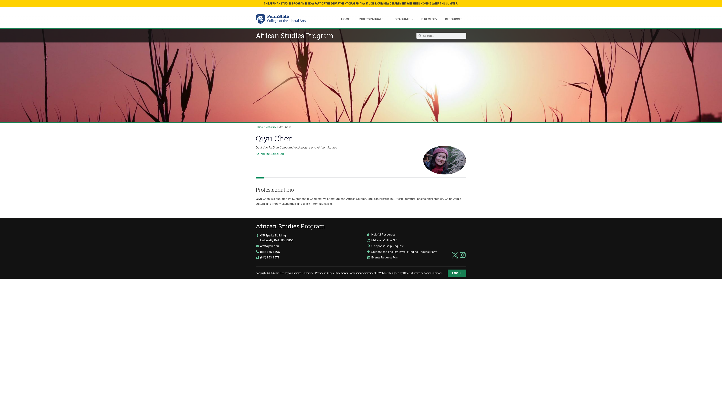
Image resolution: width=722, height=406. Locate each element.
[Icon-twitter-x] (455, 255)
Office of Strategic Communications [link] (423, 273)
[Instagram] (462, 255)
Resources (454, 19)
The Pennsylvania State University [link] (294, 273)
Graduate (402, 19)
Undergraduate (370, 19)
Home (345, 19)
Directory (429, 19)
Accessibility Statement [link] (363, 273)
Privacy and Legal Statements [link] (331, 273)
